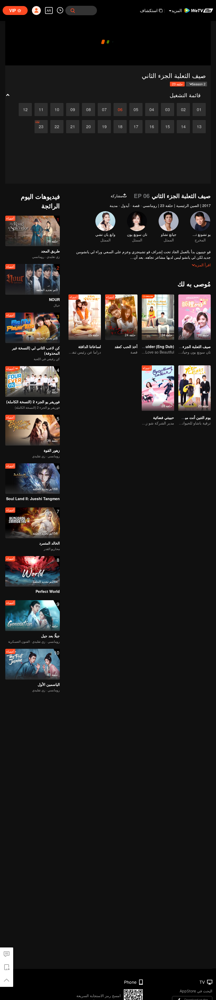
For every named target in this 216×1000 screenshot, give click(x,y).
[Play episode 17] (136, 126)
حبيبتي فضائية (163, 417)
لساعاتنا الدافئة (89, 346)
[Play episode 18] (120, 126)
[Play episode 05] (136, 109)
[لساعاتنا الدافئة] (84, 317)
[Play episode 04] (151, 109)
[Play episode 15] (167, 126)
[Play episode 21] (72, 126)
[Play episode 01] (199, 109)
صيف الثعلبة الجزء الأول (192, 346)
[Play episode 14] (183, 126)
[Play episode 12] (25, 109)
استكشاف (149, 10)
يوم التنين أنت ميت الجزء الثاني (187, 417)
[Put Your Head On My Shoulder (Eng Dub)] (158, 317)
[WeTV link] (198, 10)
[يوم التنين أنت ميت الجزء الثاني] (194, 388)
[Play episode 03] (167, 109)
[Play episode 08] (88, 109)
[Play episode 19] (104, 126)
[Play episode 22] (56, 126)
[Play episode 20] (88, 126)
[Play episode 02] (183, 109)
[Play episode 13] (199, 126)
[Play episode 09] (72, 109)
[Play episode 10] (56, 109)
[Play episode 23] (41, 126)
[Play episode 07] (104, 109)
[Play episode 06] (120, 109)
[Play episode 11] (41, 109)
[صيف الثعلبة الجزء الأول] (194, 317)
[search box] (73, 10)
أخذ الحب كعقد (126, 346)
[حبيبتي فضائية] (158, 388)
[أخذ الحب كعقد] (121, 317)
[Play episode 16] (151, 126)
